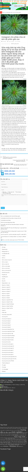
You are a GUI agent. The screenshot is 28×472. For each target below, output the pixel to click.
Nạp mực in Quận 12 (6, 291)
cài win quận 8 (24, 428)
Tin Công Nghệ (5, 369)
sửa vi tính (12, 442)
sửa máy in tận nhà (11, 437)
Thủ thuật (4, 41)
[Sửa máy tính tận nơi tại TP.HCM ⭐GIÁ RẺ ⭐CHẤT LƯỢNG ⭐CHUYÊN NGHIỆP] (14, 5)
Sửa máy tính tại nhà (6, 341)
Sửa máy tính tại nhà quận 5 (7, 352)
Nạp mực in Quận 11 (6, 289)
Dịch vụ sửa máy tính (6, 270)
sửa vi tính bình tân (19, 442)
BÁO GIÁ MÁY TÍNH (11, 427)
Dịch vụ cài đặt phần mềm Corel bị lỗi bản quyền (10, 216)
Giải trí (18, 430)
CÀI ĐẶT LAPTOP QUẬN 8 (22, 427)
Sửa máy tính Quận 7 (6, 323)
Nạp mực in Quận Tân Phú (7, 308)
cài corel (1, 428)
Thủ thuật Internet (13, 444)
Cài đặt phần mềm (5, 253)
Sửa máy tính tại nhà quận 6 (7, 354)
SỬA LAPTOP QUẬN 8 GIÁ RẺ (8, 433)
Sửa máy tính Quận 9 (6, 327)
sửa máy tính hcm (10, 438)
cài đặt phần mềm (8, 430)
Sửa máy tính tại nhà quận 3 (7, 350)
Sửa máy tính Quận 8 (6, 325)
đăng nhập (20, 164)
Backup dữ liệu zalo (4, 427)
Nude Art (4, 310)
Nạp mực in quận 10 (6, 287)
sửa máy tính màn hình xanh (20, 438)
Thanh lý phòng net (6, 362)
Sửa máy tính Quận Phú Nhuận (8, 335)
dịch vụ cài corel (14, 430)
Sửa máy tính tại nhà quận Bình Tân (9, 356)
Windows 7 (6, 446)
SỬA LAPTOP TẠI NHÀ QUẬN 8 (19, 433)
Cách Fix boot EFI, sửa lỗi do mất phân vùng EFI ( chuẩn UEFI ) (13, 234)
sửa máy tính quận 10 (18, 439)
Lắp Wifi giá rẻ (5, 276)
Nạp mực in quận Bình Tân (7, 299)
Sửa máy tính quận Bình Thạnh (8, 331)
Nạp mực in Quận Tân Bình (7, 306)
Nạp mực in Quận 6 (6, 297)
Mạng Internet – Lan (6, 283)
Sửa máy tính (5, 316)
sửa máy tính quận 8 (9, 439)
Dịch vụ (3, 257)
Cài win (10, 428)
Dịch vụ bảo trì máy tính (7, 259)
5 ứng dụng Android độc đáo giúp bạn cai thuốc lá (19, 160)
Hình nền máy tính (5, 272)
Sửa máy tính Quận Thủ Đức (8, 339)
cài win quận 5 (14, 428)
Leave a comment (11, 41)
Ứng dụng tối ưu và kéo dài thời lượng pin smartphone (10, 157)
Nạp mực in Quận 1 (6, 285)
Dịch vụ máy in (5, 262)
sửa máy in (5, 437)
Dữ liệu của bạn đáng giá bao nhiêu (8, 222)
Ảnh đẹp (3, 247)
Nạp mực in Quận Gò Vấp (7, 301)
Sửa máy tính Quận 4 (6, 320)
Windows (4, 371)
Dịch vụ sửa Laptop (6, 266)
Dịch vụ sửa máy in (6, 268)
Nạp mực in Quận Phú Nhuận (8, 304)
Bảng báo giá (4, 249)
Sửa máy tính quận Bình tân (18, 441)
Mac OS (3, 280)
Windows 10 (14, 446)
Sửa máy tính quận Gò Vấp (7, 333)
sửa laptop (15, 435)
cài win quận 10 (2, 430)
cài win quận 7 (19, 428)
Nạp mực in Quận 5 (6, 295)
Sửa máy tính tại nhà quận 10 (8, 346)
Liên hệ (3, 278)
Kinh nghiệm (17, 432)
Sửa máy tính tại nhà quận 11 (8, 348)
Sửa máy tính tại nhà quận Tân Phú (9, 358)
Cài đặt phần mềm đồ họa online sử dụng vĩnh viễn (12, 12)
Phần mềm (4, 312)
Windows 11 (21, 446)
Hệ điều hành (7, 432)
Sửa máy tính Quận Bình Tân (8, 329)
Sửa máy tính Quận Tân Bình (8, 337)
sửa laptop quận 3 (22, 435)
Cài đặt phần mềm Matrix (6, 220)
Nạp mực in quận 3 (6, 293)
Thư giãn (4, 365)
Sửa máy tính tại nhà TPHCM (8, 360)
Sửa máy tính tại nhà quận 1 (7, 344)
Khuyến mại (4, 274)
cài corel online (6, 428)
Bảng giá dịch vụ (5, 251)
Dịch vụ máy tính (5, 264)
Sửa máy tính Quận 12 (6, 318)
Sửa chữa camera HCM (7, 314)
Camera (3, 255)
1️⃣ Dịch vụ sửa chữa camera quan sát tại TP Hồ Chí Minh (12, 239)
